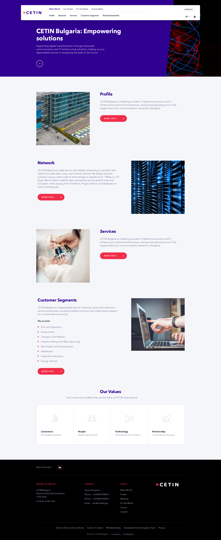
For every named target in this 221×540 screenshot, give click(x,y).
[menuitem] (54, 9)
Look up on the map (45, 501)
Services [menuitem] (73, 15)
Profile (123, 495)
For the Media (126, 503)
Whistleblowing (113, 528)
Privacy (161, 528)
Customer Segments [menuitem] (90, 15)
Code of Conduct (95, 528)
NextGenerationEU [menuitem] (111, 15)
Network (124, 499)
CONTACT (188, 9)
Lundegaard (128, 534)
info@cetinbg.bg (100, 503)
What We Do (126, 490)
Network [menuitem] (62, 15)
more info (110, 256)
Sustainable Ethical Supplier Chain (139, 528)
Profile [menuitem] (52, 15)
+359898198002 (100, 499)
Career (123, 508)
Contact (124, 512)
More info (110, 118)
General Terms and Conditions (70, 528)
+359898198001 (100, 495)
